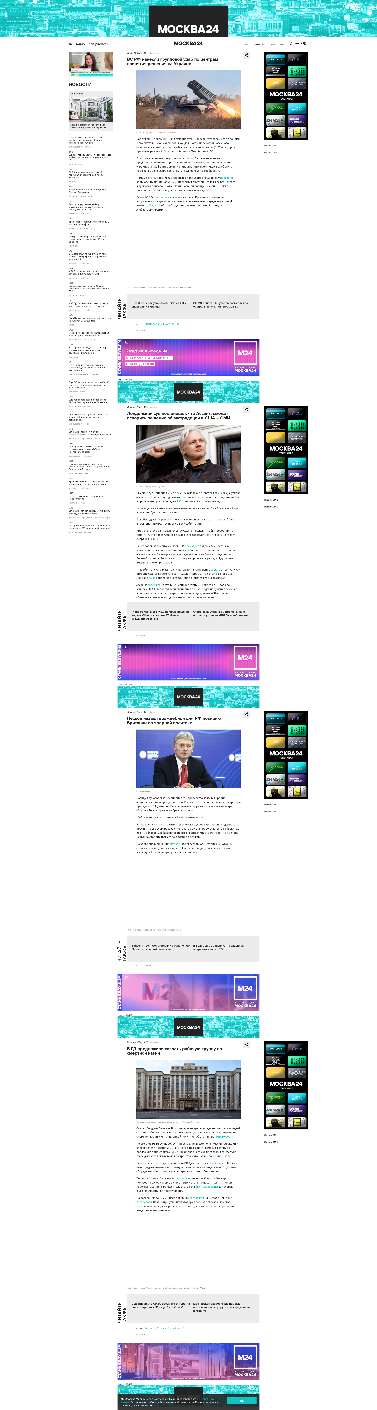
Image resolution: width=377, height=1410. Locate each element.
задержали (155, 585)
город (90, 196)
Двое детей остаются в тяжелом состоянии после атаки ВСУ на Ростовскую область (86, 449)
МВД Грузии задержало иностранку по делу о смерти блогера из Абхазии (89, 305)
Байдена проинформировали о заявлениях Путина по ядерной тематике (161, 947)
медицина (73, 229)
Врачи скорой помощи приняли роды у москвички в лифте (89, 223)
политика (73, 182)
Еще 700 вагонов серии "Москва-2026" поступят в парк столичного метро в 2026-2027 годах (89, 385)
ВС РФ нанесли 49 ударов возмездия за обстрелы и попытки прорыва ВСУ (220, 304)
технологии (83, 263)
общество (73, 196)
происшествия (75, 147)
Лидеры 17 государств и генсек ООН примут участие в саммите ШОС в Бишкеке (88, 239)
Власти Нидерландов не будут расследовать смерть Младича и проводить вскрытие (86, 207)
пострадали (144, 1202)
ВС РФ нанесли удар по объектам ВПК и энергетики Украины (159, 304)
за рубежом (83, 214)
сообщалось (152, 205)
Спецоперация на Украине (162, 324)
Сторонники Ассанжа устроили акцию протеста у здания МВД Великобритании (220, 613)
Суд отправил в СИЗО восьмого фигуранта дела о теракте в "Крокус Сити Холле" (161, 1305)
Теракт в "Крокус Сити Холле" (164, 1328)
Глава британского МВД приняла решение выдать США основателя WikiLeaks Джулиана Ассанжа (161, 615)
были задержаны (206, 1187)
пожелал (211, 1206)
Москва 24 (188, 43)
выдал (153, 578)
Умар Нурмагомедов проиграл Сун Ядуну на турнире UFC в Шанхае (90, 319)
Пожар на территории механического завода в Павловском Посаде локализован (88, 417)
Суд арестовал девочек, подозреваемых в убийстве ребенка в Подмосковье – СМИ (90, 157)
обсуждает (192, 546)
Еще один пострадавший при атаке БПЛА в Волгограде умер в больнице (88, 401)
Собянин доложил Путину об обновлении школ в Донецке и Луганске (90, 433)
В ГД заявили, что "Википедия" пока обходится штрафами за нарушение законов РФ (88, 256)
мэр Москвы (74, 439)
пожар (86, 340)
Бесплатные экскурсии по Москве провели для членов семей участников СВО (89, 288)
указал (158, 825)
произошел (183, 1178)
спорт (71, 325)
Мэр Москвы (77, 93)
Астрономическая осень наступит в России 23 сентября (87, 191)
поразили (226, 178)
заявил (216, 1163)
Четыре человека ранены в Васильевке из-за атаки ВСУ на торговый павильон (89, 527)
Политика (153, 53)
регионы (87, 147)
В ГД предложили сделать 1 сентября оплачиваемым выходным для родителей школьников (88, 350)
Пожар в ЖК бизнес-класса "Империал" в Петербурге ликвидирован (89, 334)
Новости (80, 85)
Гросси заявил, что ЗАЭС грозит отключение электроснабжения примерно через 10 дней (85, 140)
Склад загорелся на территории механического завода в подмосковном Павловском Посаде (89, 466)
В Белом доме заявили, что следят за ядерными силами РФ (218, 947)
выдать (215, 570)
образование (82, 374)
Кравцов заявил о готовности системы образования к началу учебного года (89, 483)
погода (83, 196)
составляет (197, 1198)
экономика (73, 246)
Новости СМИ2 (125, 380)
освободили (161, 197)
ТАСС (180, 501)
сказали (175, 844)
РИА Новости (224, 1137)
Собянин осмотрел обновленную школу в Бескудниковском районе (88, 126)
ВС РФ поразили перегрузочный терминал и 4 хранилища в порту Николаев (86, 175)
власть (72, 374)
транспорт (73, 392)
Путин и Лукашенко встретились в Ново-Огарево (87, 497)
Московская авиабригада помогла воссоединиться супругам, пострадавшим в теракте (221, 1307)
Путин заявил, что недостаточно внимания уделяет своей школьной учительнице (87, 367)
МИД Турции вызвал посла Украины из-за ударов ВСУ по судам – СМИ (89, 273)
